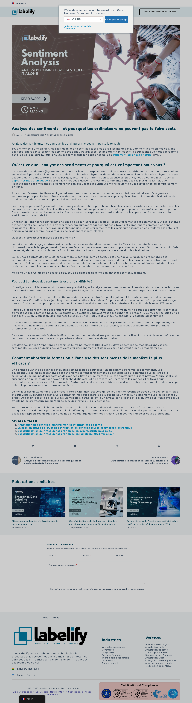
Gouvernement (110, 663)
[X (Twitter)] (75, 445)
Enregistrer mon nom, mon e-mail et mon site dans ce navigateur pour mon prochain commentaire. (97, 589)
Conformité (52, 694)
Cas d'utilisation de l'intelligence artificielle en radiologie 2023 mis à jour (66, 434)
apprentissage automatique (30, 180)
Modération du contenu (158, 666)
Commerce (108, 650)
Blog (15, 692)
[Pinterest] (117, 445)
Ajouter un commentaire (63, 565)
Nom (52, 555)
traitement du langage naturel (133, 154)
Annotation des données (60, 135)
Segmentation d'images (158, 655)
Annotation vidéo (154, 647)
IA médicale (108, 660)
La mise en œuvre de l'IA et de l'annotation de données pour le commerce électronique (75, 427)
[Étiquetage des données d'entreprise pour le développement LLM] (38, 502)
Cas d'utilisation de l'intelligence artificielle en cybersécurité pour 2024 (65, 431)
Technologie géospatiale (115, 658)
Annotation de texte (156, 650)
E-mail (87, 555)
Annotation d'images (157, 644)
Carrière (44, 692)
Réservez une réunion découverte (160, 11)
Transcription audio (156, 652)
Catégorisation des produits (160, 660)
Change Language (116, 19)
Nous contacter (58, 692)
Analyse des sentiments (158, 663)
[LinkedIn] (159, 445)
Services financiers (112, 655)
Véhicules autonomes (114, 647)
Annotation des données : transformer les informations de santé (60, 424)
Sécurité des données (79, 692)
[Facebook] (33, 445)
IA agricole (108, 652)
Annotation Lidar (154, 658)
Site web (120, 555)
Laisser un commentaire (60, 596)
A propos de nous (28, 692)
